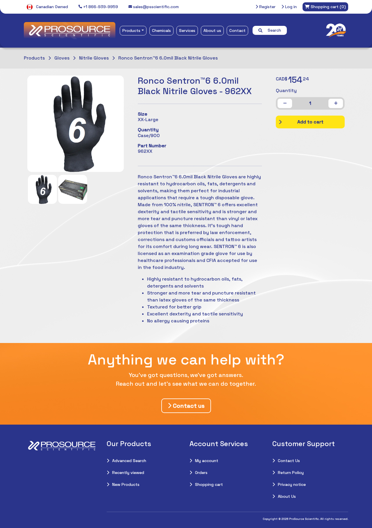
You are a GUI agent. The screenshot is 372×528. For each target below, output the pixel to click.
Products (131, 30)
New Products (126, 484)
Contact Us (289, 460)
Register (267, 6)
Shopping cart (209, 484)
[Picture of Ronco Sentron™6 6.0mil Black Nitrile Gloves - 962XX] (42, 189)
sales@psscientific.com (155, 6)
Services (187, 30)
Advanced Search (129, 460)
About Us (287, 496)
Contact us (188, 406)
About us (212, 30)
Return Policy (291, 472)
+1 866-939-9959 (100, 6)
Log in (290, 6)
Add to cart (310, 122)
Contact (237, 30)
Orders (201, 472)
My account (206, 460)
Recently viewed (128, 472)
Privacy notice (292, 484)
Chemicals (161, 30)
